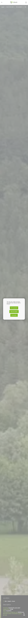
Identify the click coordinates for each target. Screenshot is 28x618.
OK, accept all (14, 307)
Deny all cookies (14, 311)
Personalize (14, 315)
